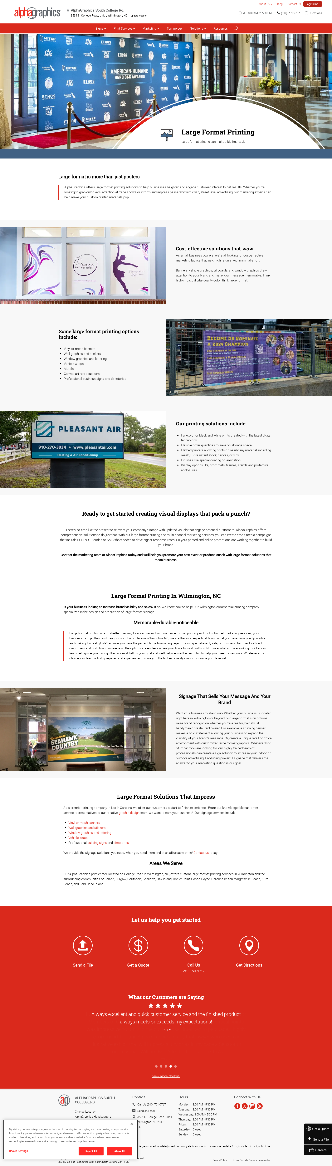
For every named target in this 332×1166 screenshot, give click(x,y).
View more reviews (166, 1076)
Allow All (119, 1151)
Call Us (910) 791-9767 (151, 1104)
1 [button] (156, 1066)
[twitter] (244, 1106)
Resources (221, 28)
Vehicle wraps (78, 837)
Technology (175, 28)
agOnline (312, 4)
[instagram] (252, 1106)
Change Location (85, 1111)
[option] (166, 1032)
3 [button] (166, 1066)
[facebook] (237, 1106)
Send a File (321, 1139)
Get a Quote (321, 1129)
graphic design (129, 812)
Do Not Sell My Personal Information (251, 1160)
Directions (315, 13)
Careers (321, 1150)
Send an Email (146, 1111)
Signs (99, 28)
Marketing (149, 28)
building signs (97, 842)
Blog (280, 4)
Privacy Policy (219, 1160)
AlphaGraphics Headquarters (93, 1116)
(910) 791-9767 (290, 13)
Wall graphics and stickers (87, 827)
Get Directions (249, 965)
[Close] (131, 1124)
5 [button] (175, 1066)
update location (139, 15)
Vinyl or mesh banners (84, 822)
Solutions (196, 28)
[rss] (259, 1106)
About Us (264, 4)
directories (121, 842)
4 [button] (170, 1066)
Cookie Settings (18, 1151)
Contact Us (294, 4)
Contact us (201, 852)
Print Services (123, 28)
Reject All (90, 1151)
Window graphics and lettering (89, 832)
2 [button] (161, 1066)
